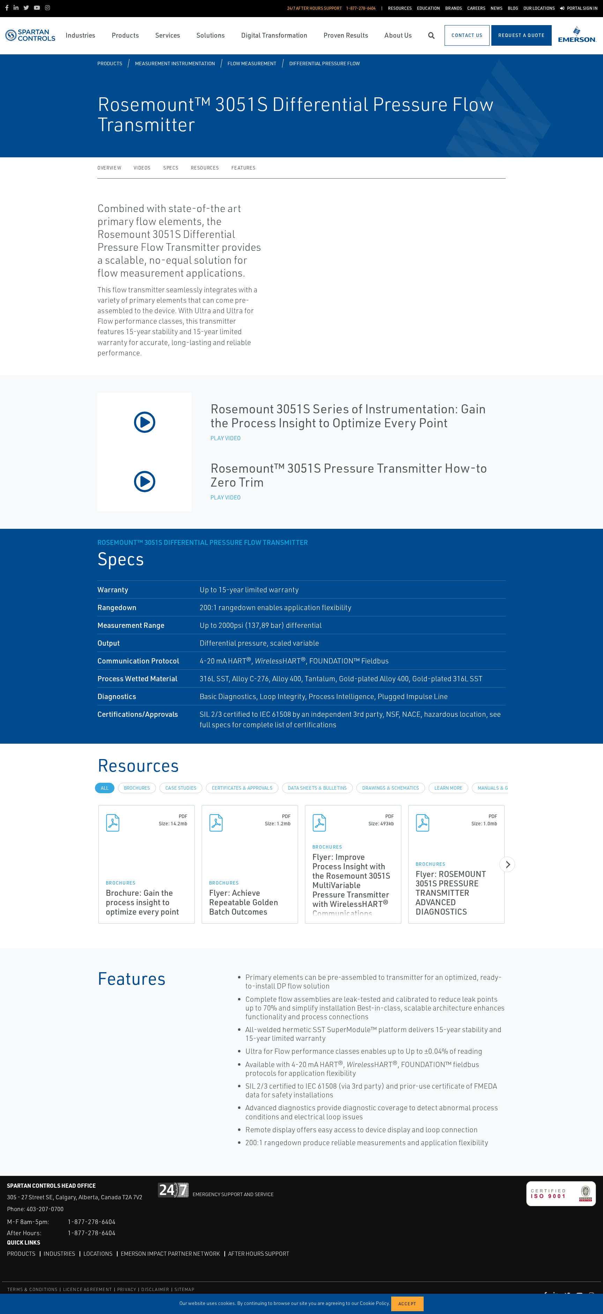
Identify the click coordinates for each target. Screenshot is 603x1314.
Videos (142, 168)
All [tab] (105, 788)
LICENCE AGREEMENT (87, 1289)
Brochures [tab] (137, 788)
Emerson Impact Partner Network (170, 1253)
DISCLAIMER (155, 1289)
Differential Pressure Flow (324, 63)
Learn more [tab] (448, 788)
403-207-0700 (45, 1208)
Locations (97, 1253)
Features (243, 168)
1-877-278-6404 (92, 1221)
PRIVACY (126, 1289)
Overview (109, 168)
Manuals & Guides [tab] (499, 788)
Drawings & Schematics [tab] (390, 788)
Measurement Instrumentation (175, 63)
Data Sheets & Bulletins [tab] (317, 788)
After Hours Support (258, 1253)
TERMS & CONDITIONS (32, 1289)
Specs (170, 168)
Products (109, 63)
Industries (59, 1253)
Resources (205, 168)
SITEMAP (184, 1289)
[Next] (507, 864)
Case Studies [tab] (180, 788)
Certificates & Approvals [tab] (242, 788)
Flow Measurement (252, 63)
